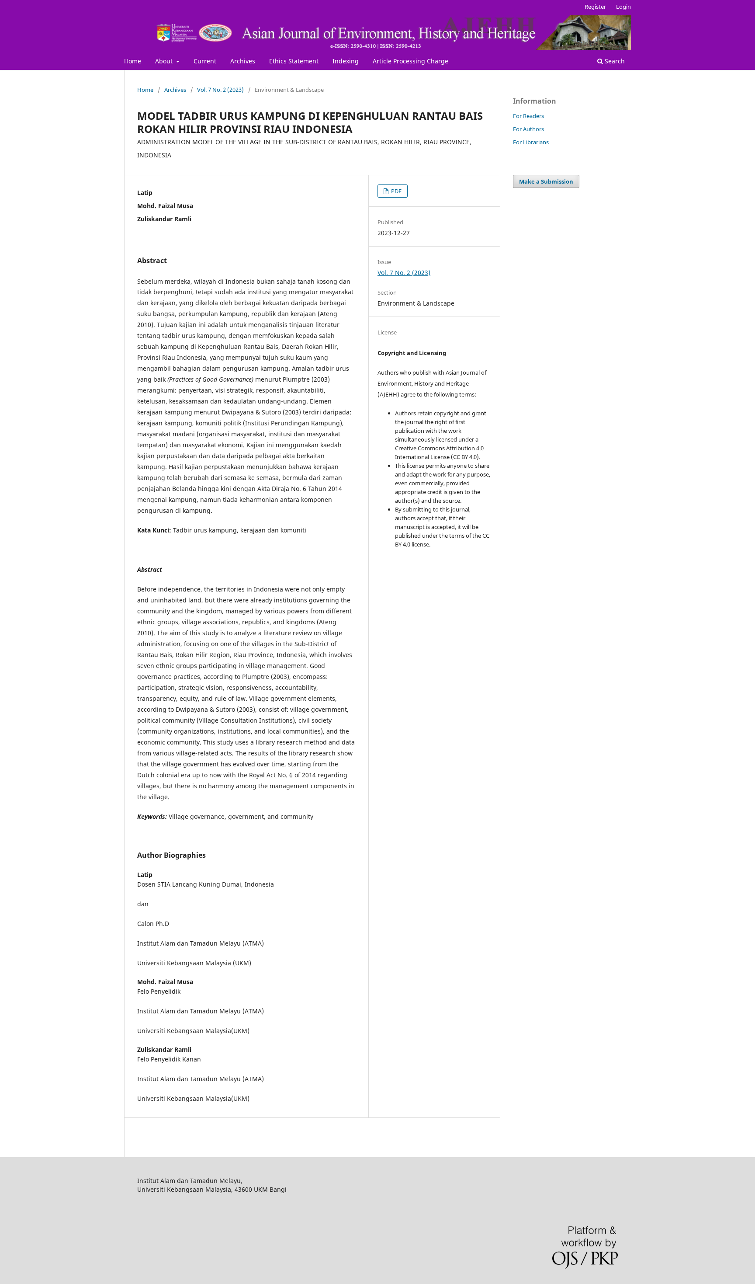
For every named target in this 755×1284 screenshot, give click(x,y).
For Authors (528, 129)
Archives (242, 61)
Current (205, 61)
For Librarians (531, 142)
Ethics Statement (294, 61)
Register (595, 6)
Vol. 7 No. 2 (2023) (220, 90)
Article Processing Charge (410, 61)
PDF (396, 191)
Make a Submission (546, 181)
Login (623, 6)
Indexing (345, 61)
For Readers (528, 116)
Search (614, 61)
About (164, 61)
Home (132, 61)
